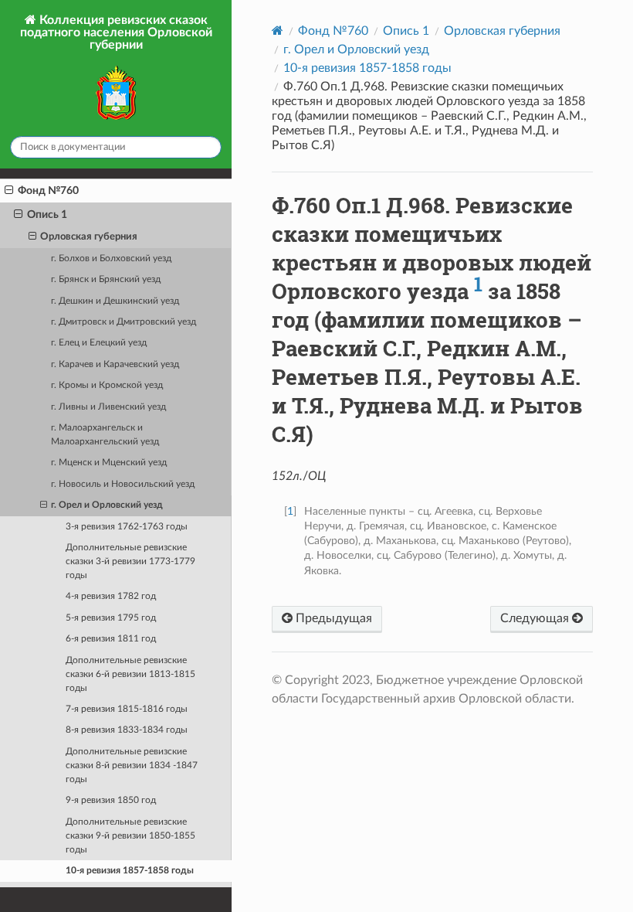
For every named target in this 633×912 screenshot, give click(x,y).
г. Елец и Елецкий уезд (99, 343)
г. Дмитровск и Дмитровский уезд (123, 322)
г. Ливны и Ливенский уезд (108, 407)
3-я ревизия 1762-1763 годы (127, 526)
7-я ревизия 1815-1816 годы (127, 709)
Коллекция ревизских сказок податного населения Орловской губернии (116, 32)
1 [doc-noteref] (478, 284)
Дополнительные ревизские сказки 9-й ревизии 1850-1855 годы (130, 836)
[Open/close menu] (9, 191)
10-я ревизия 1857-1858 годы (130, 870)
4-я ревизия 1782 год (111, 596)
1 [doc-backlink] (290, 511)
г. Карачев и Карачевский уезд (115, 364)
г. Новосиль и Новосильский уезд (123, 484)
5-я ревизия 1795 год (111, 618)
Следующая (536, 618)
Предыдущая (332, 618)
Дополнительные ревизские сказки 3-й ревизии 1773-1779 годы (130, 561)
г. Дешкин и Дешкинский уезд (115, 301)
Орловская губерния (88, 237)
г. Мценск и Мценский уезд (109, 462)
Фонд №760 (48, 190)
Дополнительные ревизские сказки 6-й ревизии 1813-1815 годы (130, 674)
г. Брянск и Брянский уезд (106, 279)
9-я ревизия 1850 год (111, 800)
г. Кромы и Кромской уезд (107, 385)
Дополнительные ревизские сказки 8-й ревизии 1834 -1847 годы (132, 765)
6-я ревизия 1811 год (111, 639)
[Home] (277, 30)
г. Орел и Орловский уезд (107, 505)
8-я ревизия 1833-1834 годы (127, 730)
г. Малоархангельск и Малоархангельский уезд (105, 435)
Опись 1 (47, 214)
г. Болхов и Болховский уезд (111, 258)
